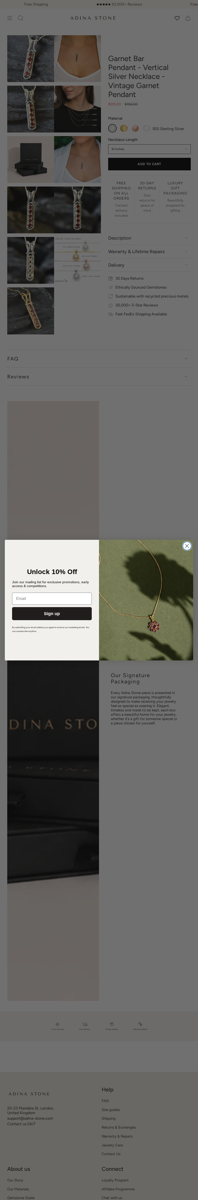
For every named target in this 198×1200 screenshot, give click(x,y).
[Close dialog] (187, 546)
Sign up (52, 613)
